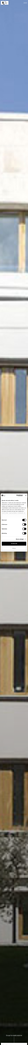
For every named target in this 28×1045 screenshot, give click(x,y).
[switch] (24, 524)
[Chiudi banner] (25, 495)
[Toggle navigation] (25, 2)
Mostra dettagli (20, 539)
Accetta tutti (14, 543)
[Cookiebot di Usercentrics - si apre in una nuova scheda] (17, 495)
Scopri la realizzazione (14, 1035)
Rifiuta (14, 548)
